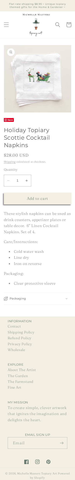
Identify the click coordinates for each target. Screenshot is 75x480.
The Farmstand (20, 381)
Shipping (10, 161)
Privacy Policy (20, 344)
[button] (6, 24)
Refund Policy (20, 338)
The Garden (18, 376)
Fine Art (14, 387)
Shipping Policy (21, 332)
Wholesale (16, 350)
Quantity (11, 169)
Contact (14, 326)
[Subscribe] (61, 443)
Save (10, 119)
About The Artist (22, 370)
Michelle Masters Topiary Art (37, 473)
